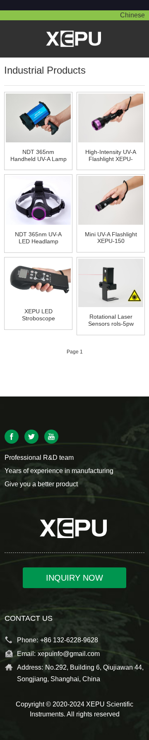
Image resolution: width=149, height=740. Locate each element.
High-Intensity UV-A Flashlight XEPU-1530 (110, 156)
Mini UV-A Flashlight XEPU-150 (111, 238)
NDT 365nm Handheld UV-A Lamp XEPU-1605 (38, 156)
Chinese (132, 15)
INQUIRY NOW (74, 577)
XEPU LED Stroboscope (38, 315)
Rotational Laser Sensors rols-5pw (111, 320)
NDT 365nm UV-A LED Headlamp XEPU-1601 (38, 238)
